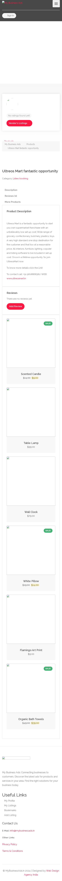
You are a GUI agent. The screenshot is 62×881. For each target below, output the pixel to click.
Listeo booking (20, 178)
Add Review (15, 306)
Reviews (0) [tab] (11, 196)
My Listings (10, 805)
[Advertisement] (31, 52)
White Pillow (31, 581)
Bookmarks (10, 810)
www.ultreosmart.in (16, 278)
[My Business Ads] (12, 2)
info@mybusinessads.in (22, 830)
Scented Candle (31, 373)
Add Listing (10, 815)
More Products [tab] (13, 202)
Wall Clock (31, 511)
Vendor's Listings (18, 123)
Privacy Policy (9, 844)
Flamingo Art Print (31, 650)
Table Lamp (31, 442)
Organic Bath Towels (31, 719)
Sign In (10, 15)
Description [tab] (11, 190)
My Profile (9, 800)
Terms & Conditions (12, 851)
